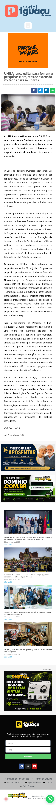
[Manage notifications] (6, 799)
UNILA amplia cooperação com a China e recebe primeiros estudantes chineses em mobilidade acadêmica (28, 538)
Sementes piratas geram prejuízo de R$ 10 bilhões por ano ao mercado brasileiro (27, 613)
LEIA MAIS (8, 545)
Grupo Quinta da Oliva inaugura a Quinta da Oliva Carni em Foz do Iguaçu (28, 651)
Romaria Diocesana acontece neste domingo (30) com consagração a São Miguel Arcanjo (26, 576)
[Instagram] (28, 766)
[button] (28, 25)
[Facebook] (21, 766)
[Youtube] (34, 766)
